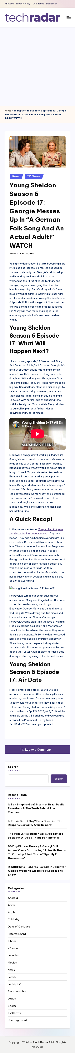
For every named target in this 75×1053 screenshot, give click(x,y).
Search (13, 766)
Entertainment (17, 934)
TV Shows (33, 176)
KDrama (13, 948)
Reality (12, 977)
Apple (11, 912)
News (16, 176)
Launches (14, 955)
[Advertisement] (37, 66)
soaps (12, 998)
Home (8, 110)
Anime (12, 905)
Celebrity (13, 919)
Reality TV (14, 984)
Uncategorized (17, 1020)
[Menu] (68, 17)
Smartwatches (17, 991)
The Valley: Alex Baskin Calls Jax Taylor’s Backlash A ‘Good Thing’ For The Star (35, 835)
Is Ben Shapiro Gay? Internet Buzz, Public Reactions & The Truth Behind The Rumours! (36, 808)
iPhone (12, 941)
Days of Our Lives (19, 926)
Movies (12, 962)
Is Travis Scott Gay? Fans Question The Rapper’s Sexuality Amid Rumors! (35, 823)
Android (13, 898)
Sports (12, 1006)
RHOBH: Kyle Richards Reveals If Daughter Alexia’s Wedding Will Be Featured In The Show (37, 870)
